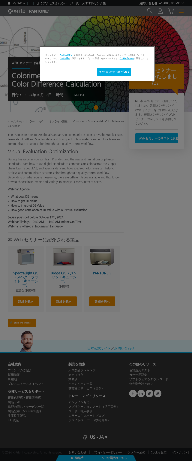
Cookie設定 (65, 58)
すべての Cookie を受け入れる (114, 71)
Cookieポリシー (67, 55)
